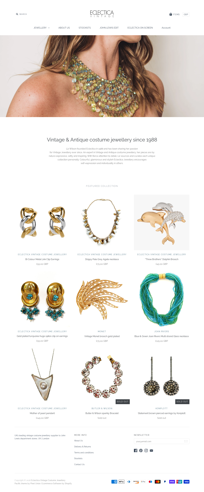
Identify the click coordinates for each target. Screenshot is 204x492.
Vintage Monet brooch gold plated (102, 336)
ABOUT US (64, 27)
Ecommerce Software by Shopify (56, 483)
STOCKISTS (85, 27)
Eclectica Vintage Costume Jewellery (42, 254)
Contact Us (79, 464)
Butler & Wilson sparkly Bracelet (102, 413)
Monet (102, 331)
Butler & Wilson (102, 408)
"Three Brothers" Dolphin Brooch (161, 259)
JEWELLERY (40, 27)
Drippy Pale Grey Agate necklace (102, 259)
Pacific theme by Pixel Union (28, 483)
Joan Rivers (161, 331)
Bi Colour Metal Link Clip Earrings (42, 259)
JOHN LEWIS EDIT (109, 27)
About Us (78, 441)
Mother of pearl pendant (42, 413)
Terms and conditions (84, 452)
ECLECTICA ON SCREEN (140, 27)
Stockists (78, 458)
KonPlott (162, 408)
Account (166, 27)
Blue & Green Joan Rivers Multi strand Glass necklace (161, 336)
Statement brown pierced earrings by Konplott (161, 413)
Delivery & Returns (82, 447)
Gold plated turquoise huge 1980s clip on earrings (42, 336)
